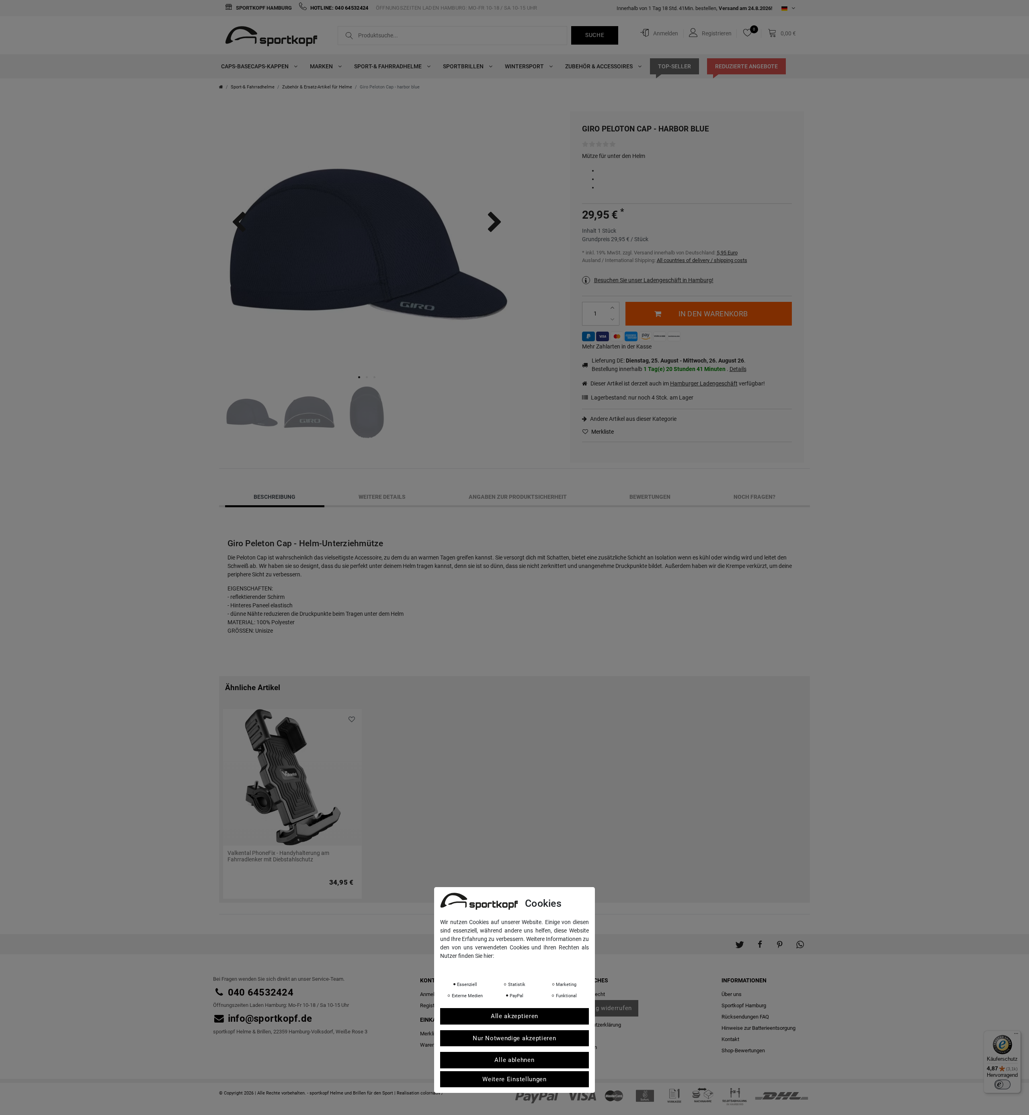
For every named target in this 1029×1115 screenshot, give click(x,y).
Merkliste (602, 431)
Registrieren (433, 1005)
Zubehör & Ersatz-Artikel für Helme (317, 87)
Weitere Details (382, 497)
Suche (595, 35)
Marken (322, 66)
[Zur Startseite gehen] (221, 87)
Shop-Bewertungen (743, 1050)
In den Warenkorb (713, 313)
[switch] (1002, 1084)
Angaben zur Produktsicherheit (518, 497)
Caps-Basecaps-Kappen (255, 66)
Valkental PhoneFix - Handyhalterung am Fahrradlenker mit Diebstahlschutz (278, 856)
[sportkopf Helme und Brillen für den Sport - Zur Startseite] (274, 37)
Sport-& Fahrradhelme (388, 66)
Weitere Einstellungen (514, 1078)
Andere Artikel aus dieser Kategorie (632, 419)
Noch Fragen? (754, 497)
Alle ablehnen (514, 1059)
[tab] (274, 496)
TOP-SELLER (674, 66)
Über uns (732, 994)
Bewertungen (649, 497)
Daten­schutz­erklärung (596, 1025)
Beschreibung (274, 497)
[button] (740, 940)
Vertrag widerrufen (604, 1008)
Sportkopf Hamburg (263, 8)
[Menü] (1016, 1035)
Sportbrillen (464, 66)
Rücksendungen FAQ (745, 1017)
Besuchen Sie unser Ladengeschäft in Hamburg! (653, 280)
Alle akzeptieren (514, 1015)
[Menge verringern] (613, 319)
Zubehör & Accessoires (599, 66)
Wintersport (525, 66)
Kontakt (730, 1039)
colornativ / (431, 1093)
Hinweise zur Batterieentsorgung (758, 1028)
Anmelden (431, 994)
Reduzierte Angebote (746, 66)
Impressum (520, 967)
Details (738, 369)
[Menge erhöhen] (613, 308)
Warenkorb (432, 1045)
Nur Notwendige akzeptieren (514, 1037)
